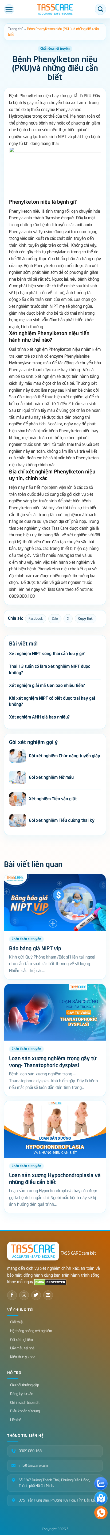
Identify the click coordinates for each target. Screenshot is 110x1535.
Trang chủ (15, 29)
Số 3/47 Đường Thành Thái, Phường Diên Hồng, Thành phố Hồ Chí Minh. (54, 1483)
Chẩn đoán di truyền (55, 48)
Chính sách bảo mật (25, 1403)
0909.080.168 (30, 1451)
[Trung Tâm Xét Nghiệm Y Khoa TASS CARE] (55, 9)
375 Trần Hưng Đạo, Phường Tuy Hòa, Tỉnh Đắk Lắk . (58, 1500)
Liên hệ (15, 1420)
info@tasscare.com (33, 1466)
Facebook (36, 619)
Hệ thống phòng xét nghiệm (31, 1331)
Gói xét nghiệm (21, 1340)
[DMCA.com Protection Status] (50, 1282)
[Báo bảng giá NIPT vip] (55, 902)
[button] (9, 9)
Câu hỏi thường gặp (24, 1385)
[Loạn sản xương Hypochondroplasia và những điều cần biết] (55, 1129)
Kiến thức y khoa (22, 1357)
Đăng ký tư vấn (21, 1394)
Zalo (55, 619)
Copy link (85, 619)
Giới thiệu (17, 1322)
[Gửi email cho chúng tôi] (48, 1295)
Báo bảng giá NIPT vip (35, 948)
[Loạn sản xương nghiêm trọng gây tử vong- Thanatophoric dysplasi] (55, 1012)
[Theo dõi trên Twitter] (36, 1295)
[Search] (100, 9)
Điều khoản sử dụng (25, 1411)
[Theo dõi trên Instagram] (24, 1295)
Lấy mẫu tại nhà (22, 1348)
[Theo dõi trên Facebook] (12, 1295)
